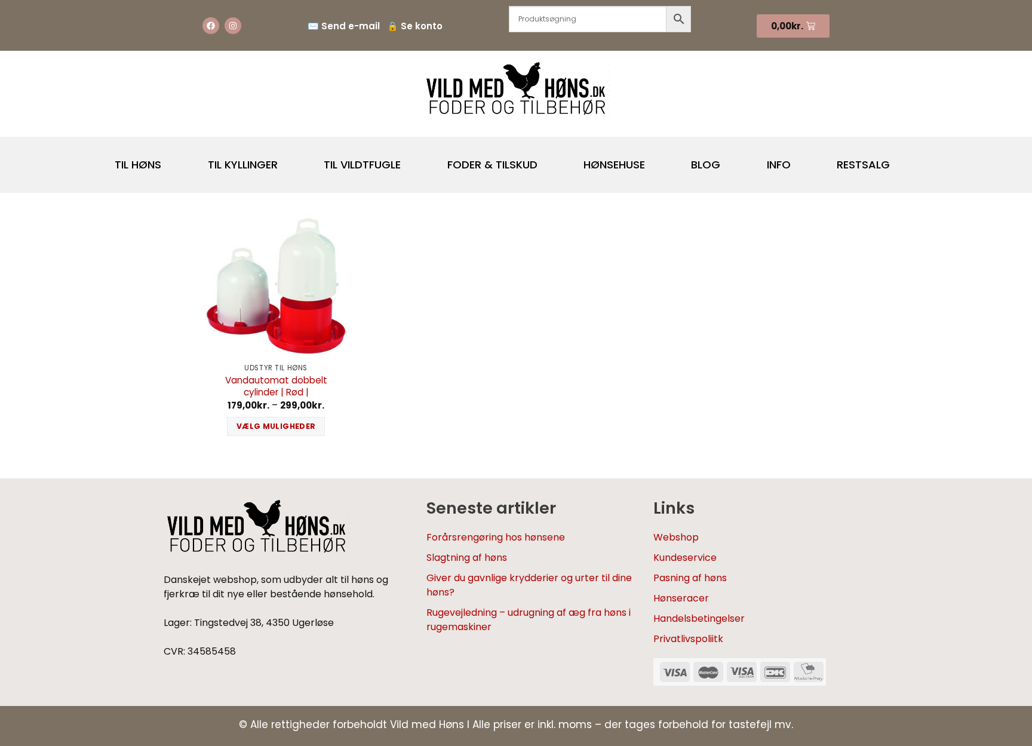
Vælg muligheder (276, 426)
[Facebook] (210, 25)
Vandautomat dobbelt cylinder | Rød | (276, 386)
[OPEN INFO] (801, 160)
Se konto (422, 26)
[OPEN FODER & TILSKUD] (547, 160)
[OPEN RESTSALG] (900, 160)
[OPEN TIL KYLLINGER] (288, 160)
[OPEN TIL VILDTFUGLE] (411, 160)
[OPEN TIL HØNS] (171, 160)
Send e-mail (350, 26)
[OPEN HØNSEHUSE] (655, 160)
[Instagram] (233, 25)
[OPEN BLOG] (730, 160)
